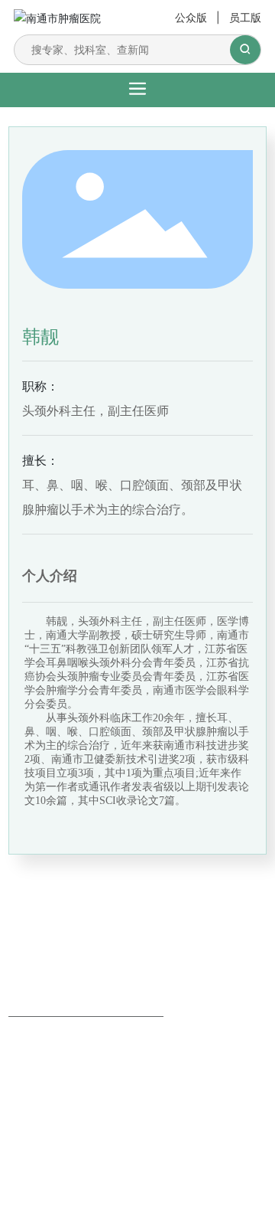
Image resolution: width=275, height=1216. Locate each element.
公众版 (191, 17)
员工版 (245, 17)
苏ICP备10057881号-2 (58, 1120)
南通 (121, 1136)
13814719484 (46, 1100)
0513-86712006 (54, 1079)
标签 (154, 1136)
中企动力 (86, 1136)
